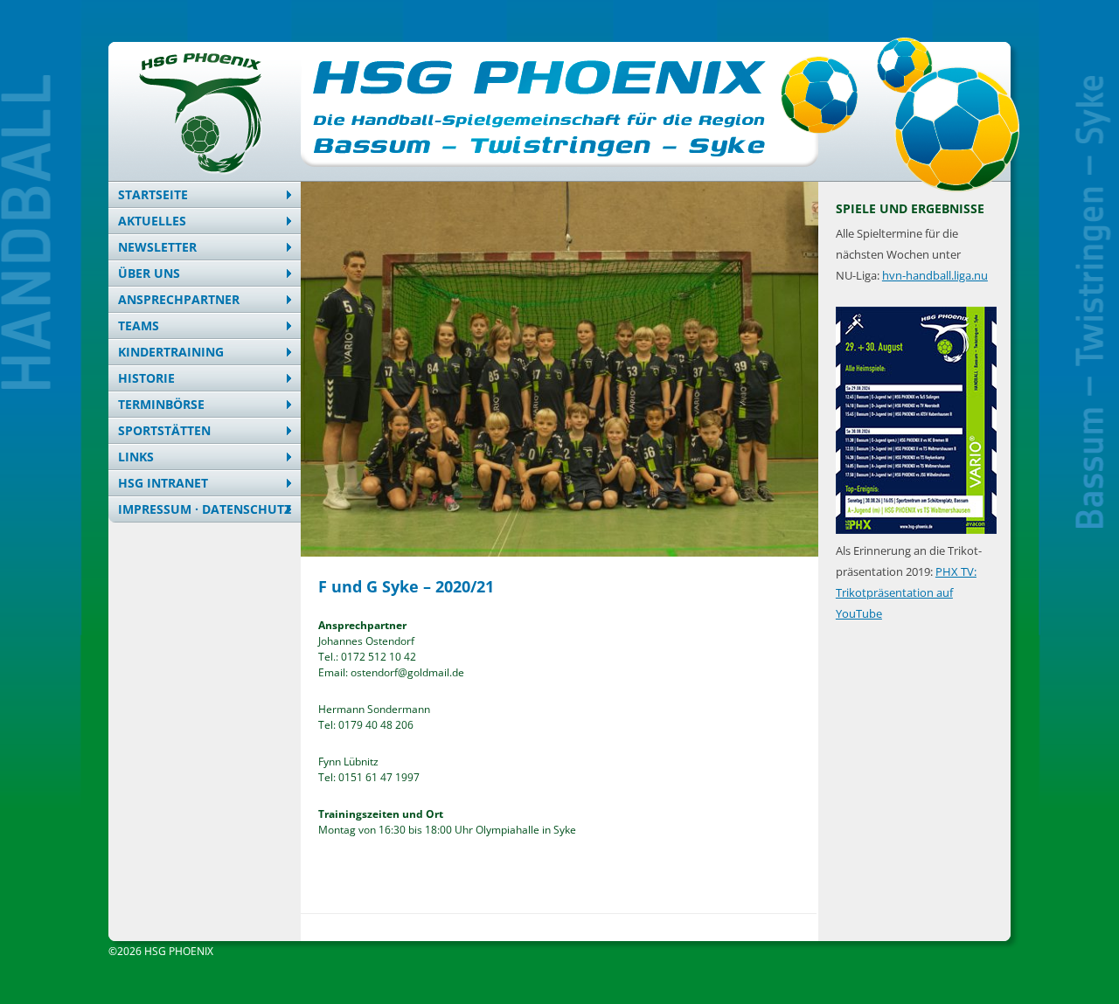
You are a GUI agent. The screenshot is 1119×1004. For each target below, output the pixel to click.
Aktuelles (152, 220)
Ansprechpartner (179, 299)
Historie (146, 378)
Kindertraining (171, 351)
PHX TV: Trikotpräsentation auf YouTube (906, 592)
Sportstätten (164, 430)
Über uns (149, 273)
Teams (138, 325)
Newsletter (157, 247)
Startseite (153, 194)
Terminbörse (161, 404)
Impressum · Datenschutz (204, 509)
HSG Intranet (163, 482)
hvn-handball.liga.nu (935, 275)
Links (136, 456)
